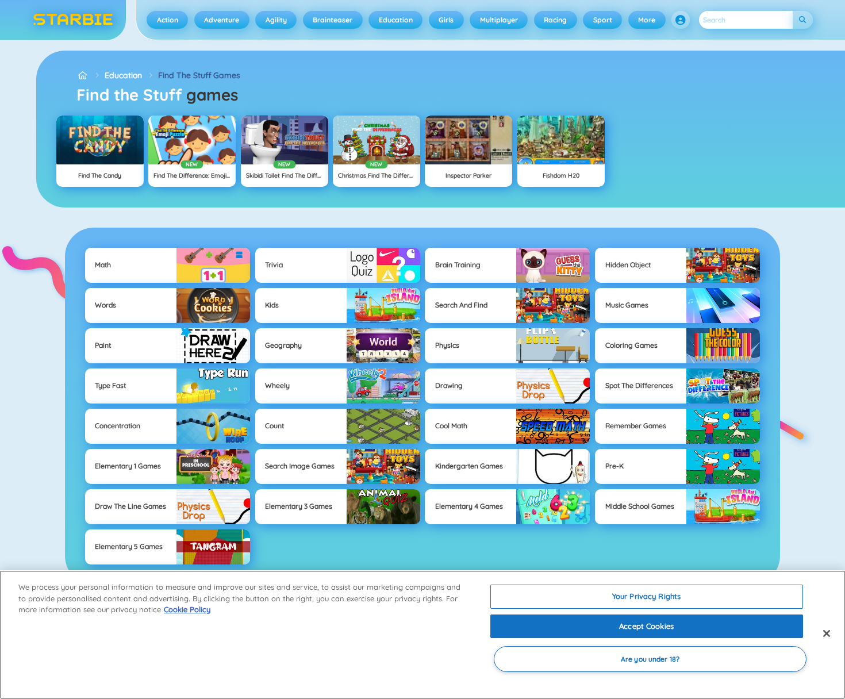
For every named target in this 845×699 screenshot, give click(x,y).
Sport (602, 20)
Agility (276, 20)
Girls (446, 20)
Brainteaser (332, 20)
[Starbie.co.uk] (82, 76)
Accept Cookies (646, 626)
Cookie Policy (187, 609)
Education (396, 20)
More (646, 20)
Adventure (221, 20)
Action (167, 20)
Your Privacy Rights (646, 596)
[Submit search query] (803, 20)
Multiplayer (499, 20)
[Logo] (73, 20)
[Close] (826, 633)
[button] (680, 20)
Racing (555, 20)
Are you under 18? (650, 659)
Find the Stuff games (199, 75)
